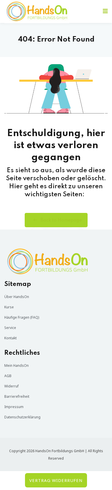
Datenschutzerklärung (22, 417)
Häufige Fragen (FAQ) (21, 317)
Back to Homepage (61, 220)
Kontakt (10, 338)
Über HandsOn (16, 296)
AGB (7, 375)
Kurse (9, 307)
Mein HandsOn (16, 365)
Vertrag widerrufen (56, 480)
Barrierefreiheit (16, 396)
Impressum (14, 406)
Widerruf (11, 386)
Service (10, 327)
